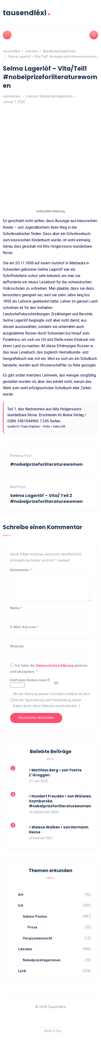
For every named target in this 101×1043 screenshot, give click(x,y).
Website (17, 646)
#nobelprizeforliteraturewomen (46, 464)
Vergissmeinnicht (37, 938)
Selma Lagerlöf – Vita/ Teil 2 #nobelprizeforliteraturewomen (46, 498)
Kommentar (21, 570)
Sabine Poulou (35, 916)
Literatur (32, 96)
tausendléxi (26, 13)
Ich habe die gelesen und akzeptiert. (49, 668)
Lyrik (22, 971)
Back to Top (53, 1030)
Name (16, 608)
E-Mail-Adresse (24, 627)
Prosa (32, 927)
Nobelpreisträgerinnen (56, 96)
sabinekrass (12, 96)
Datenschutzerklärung (55, 665)
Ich (20, 905)
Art (20, 895)
